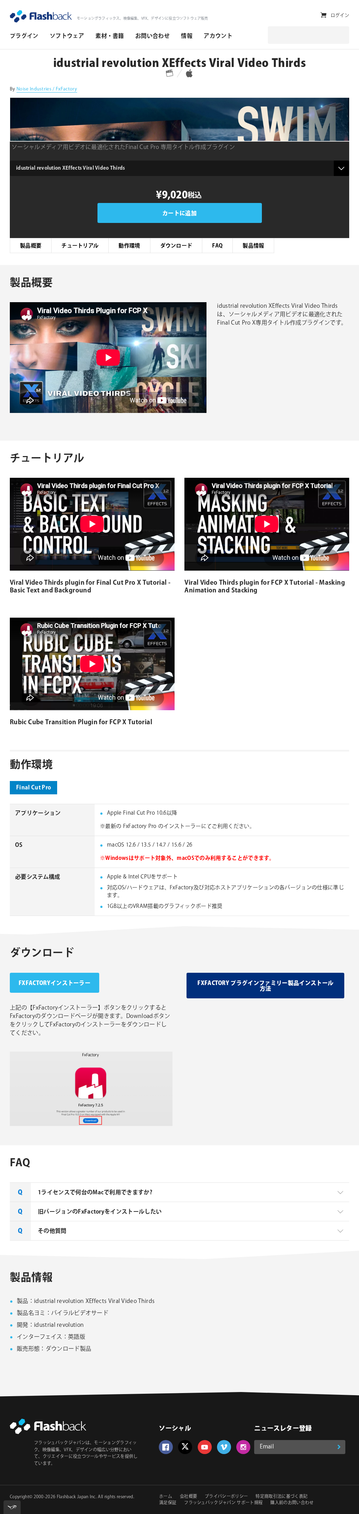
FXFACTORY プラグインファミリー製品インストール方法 (265, 986)
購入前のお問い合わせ (291, 1503)
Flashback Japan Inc (76, 1497)
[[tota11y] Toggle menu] (12, 1507)
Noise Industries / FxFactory (46, 89)
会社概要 (188, 1497)
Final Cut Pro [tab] (33, 788)
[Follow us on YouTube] (205, 1447)
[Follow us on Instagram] (243, 1447)
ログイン (340, 15)
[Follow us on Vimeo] (224, 1447)
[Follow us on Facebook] (166, 1447)
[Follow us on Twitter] (185, 1447)
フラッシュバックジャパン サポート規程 (223, 1503)
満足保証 (167, 1503)
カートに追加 (179, 214)
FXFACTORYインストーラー (54, 983)
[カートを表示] (323, 15)
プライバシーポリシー (226, 1497)
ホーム (165, 1497)
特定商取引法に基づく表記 (281, 1497)
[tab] (179, 1192)
